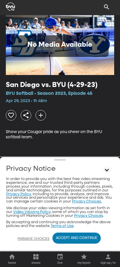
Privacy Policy (18, 194)
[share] (26, 115)
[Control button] (106, 170)
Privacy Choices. (87, 201)
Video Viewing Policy (31, 212)
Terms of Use (62, 226)
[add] (41, 115)
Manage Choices (33, 239)
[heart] (11, 115)
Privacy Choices (88, 216)
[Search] (107, 7)
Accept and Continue (76, 238)
